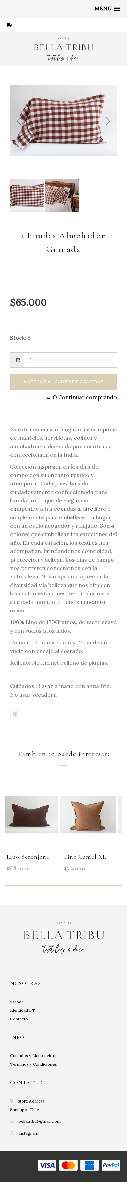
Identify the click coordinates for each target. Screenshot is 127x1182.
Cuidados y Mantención (32, 1055)
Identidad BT (22, 1010)
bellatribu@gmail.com (40, 1121)
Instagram (28, 1133)
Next (108, 121)
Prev (19, 121)
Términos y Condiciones (33, 1064)
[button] (107, 8)
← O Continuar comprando (81, 397)
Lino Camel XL (85, 856)
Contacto (19, 1018)
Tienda (17, 1001)
